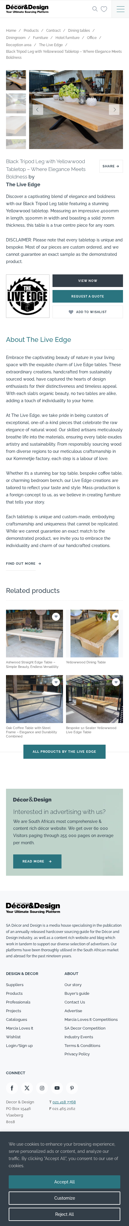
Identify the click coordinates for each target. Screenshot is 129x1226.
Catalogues (16, 1019)
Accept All (64, 1182)
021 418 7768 (64, 1102)
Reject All (64, 1214)
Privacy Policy (77, 1054)
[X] (27, 1088)
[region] (64, 1179)
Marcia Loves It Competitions (91, 1019)
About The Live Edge (38, 339)
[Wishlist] (104, 9)
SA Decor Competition (85, 1028)
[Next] (114, 109)
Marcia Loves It (19, 1028)
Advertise (73, 1011)
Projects (13, 1011)
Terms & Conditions (82, 1045)
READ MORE (37, 861)
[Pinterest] (72, 1088)
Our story (73, 984)
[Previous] (38, 109)
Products (14, 993)
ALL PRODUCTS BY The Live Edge (64, 752)
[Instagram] (42, 1088)
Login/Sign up (19, 1045)
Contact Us (74, 1002)
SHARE (111, 166)
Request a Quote (87, 296)
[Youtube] (57, 1088)
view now (88, 281)
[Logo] (47, 8)
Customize (64, 1198)
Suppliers (14, 984)
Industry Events (78, 1037)
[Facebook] (12, 1088)
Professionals (18, 1002)
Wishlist (13, 1037)
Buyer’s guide (76, 993)
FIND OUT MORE (21, 564)
